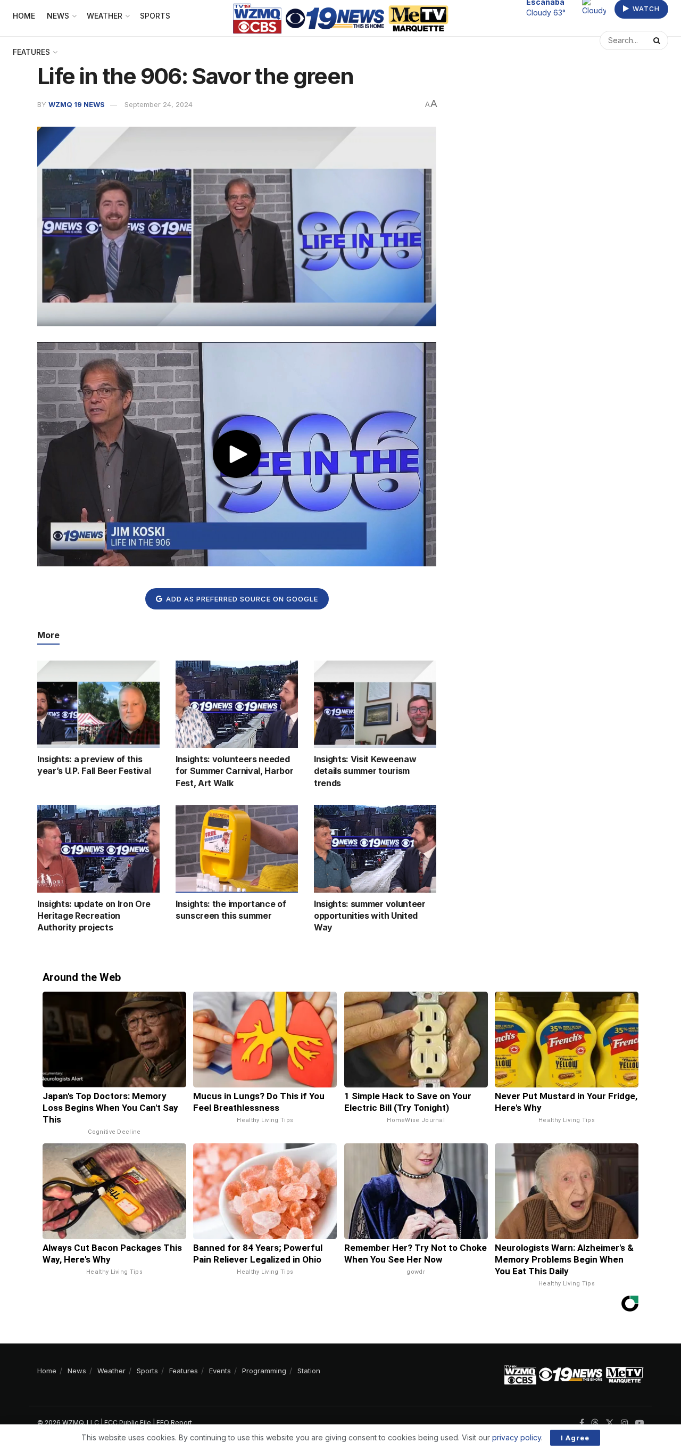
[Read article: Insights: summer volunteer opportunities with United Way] (375, 848)
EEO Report (174, 1423)
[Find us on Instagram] (624, 1423)
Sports (147, 1370)
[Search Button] (658, 40)
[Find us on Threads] (595, 1423)
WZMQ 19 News (76, 104)
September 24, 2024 (158, 104)
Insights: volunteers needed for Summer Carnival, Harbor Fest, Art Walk (234, 771)
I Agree (575, 1437)
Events (220, 1370)
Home (46, 1370)
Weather (111, 1370)
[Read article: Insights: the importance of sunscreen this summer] (237, 848)
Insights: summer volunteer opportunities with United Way (370, 915)
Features (31, 51)
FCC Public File (127, 1423)
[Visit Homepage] (341, 18)
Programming (264, 1370)
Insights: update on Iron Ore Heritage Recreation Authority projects (94, 915)
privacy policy (516, 1437)
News (77, 1370)
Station (308, 1370)
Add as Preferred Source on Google (241, 599)
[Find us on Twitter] (609, 1423)
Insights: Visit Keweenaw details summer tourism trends (365, 771)
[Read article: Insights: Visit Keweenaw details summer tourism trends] (375, 704)
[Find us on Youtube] (639, 1423)
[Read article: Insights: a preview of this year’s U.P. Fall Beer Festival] (98, 704)
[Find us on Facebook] (581, 1423)
